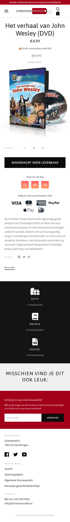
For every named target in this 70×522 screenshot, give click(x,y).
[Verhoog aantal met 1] (42, 148)
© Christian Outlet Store (26, 515)
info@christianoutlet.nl (18, 503)
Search (8, 469)
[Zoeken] (58, 8)
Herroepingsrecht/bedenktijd (21, 486)
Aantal (8, 148)
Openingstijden (13, 474)
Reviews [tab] (9, 267)
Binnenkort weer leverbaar (35, 162)
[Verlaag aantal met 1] (24, 148)
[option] (35, 102)
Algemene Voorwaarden (18, 480)
